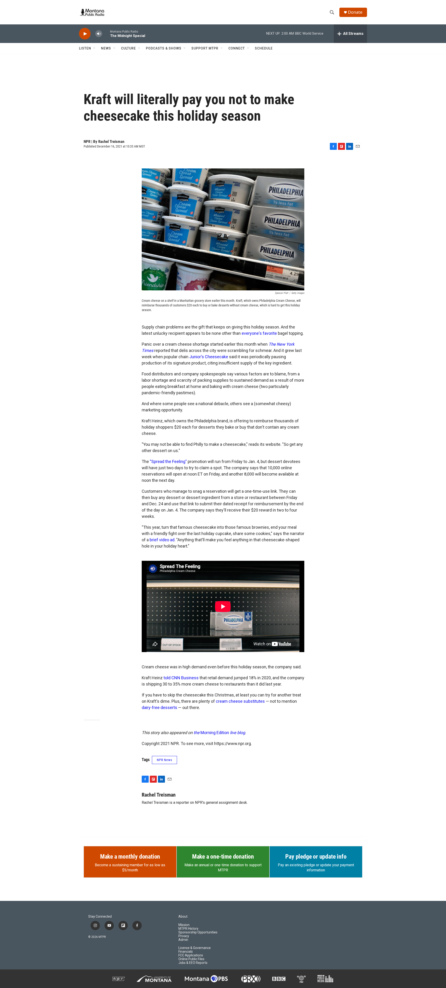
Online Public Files (191, 959)
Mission (184, 925)
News (106, 48)
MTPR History (188, 928)
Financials (185, 951)
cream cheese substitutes (240, 701)
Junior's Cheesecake (208, 356)
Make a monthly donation (130, 856)
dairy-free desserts (159, 707)
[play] (85, 33)
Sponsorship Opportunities (197, 932)
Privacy (183, 936)
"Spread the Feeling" (168, 461)
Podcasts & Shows (163, 48)
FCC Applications (190, 955)
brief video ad (162, 539)
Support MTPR (204, 48)
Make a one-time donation (223, 856)
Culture (128, 48)
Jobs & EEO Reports (192, 963)
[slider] (106, 33)
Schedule (264, 48)
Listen (85, 48)
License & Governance (194, 948)
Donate (355, 12)
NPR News (164, 760)
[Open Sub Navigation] (94, 48)
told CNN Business (181, 677)
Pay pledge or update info (315, 856)
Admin (183, 940)
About (182, 916)
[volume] (99, 34)
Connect (236, 48)
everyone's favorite (259, 333)
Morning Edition (219, 732)
